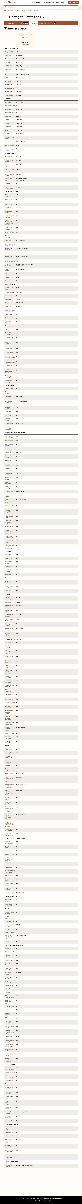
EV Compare (47, 2)
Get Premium (74, 2)
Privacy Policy (48, 1201)
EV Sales (57, 2)
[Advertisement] (41, 1184)
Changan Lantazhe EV (21, 10)
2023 (30, 10)
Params (34, 23)
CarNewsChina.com (29, 1198)
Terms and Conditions (36, 1201)
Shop (53, 23)
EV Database (37, 2)
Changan (10, 10)
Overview (11, 23)
